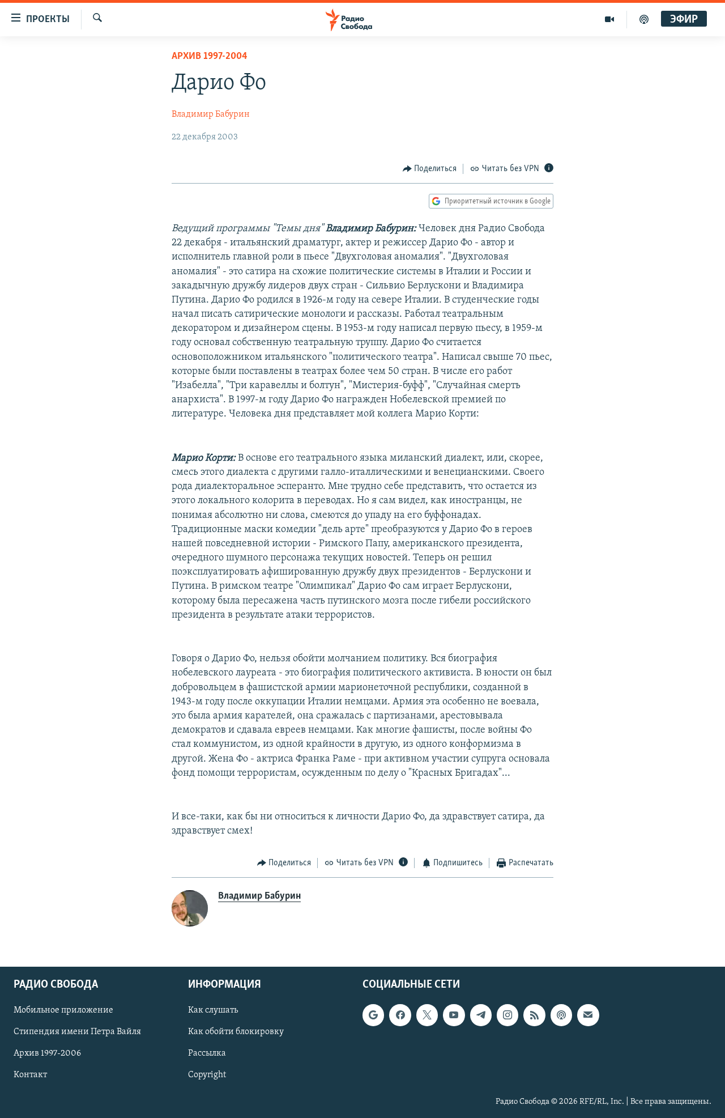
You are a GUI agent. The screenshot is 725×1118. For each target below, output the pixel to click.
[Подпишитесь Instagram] (507, 1015)
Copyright (207, 1075)
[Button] (430, 168)
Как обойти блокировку (236, 1032)
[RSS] (534, 1015)
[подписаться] (588, 1015)
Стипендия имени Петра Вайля (77, 1032)
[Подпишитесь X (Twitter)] (427, 1015)
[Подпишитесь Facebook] (400, 1015)
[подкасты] (644, 19)
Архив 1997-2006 (47, 1054)
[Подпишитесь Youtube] (453, 1015)
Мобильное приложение (63, 1010)
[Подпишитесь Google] (373, 1015)
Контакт (30, 1075)
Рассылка (207, 1054)
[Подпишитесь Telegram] (481, 1015)
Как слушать (213, 1010)
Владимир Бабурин (211, 114)
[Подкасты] (561, 1015)
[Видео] (609, 19)
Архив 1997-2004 (210, 57)
